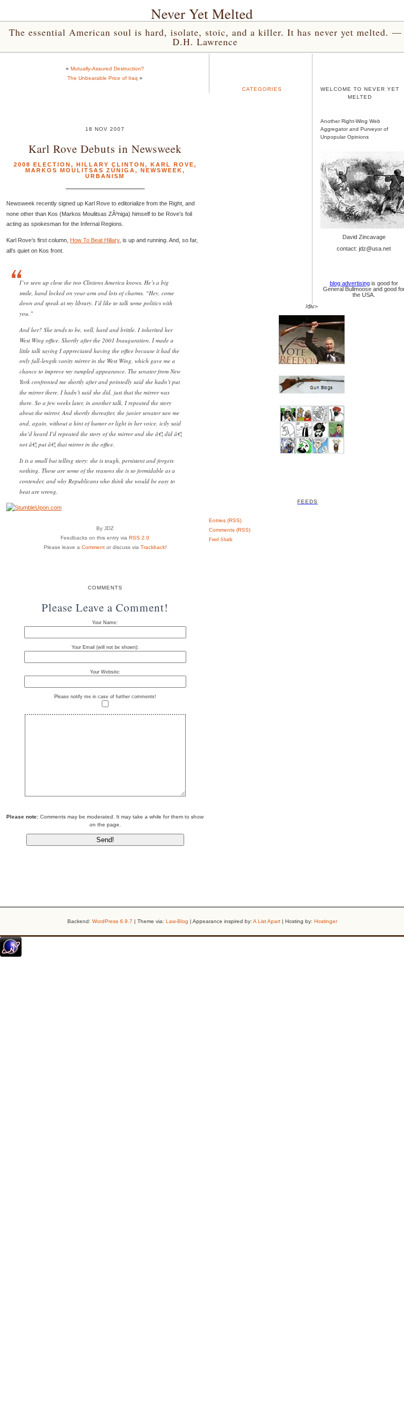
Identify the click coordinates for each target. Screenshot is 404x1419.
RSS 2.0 (139, 538)
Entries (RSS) (225, 520)
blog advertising (350, 283)
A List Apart (266, 921)
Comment (93, 547)
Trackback (152, 547)
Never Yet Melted (202, 13)
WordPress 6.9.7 (112, 921)
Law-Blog (177, 921)
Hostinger (325, 921)
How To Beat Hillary (94, 240)
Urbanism (105, 176)
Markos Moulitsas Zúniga (80, 170)
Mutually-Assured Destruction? (107, 68)
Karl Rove (172, 164)
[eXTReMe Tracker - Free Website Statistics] (11, 954)
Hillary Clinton (110, 164)
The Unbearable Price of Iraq (102, 78)
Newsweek (161, 170)
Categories (262, 89)
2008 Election (42, 164)
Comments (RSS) (229, 530)
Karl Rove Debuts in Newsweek (105, 148)
